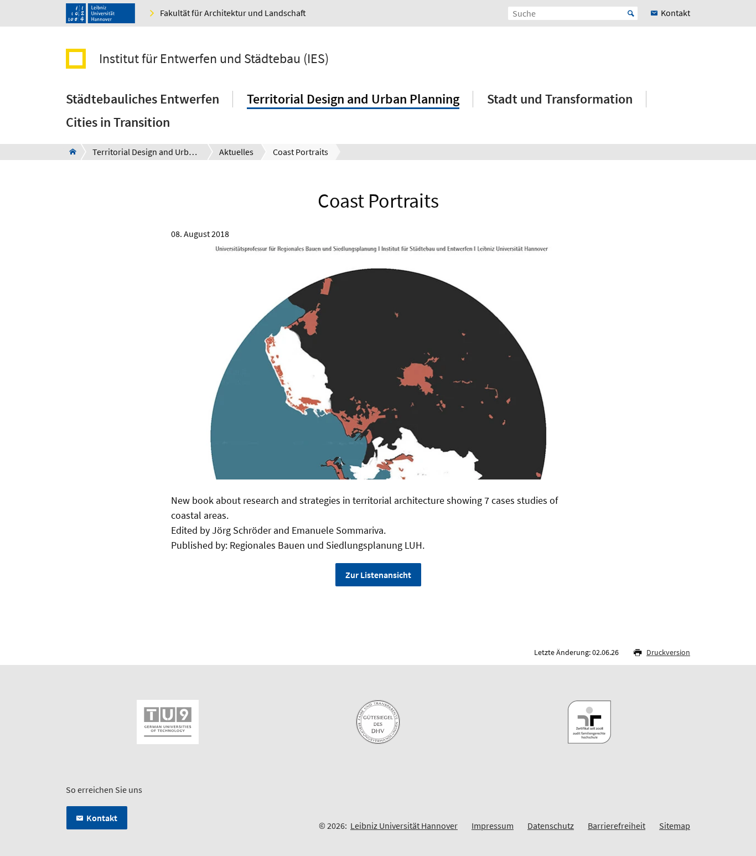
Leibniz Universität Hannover (404, 825)
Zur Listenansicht (378, 574)
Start (631, 13)
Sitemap (674, 825)
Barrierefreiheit (616, 825)
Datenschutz (550, 825)
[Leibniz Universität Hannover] (100, 13)
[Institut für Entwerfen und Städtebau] (69, 151)
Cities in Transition (118, 122)
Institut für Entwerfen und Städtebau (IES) (214, 58)
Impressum (493, 825)
